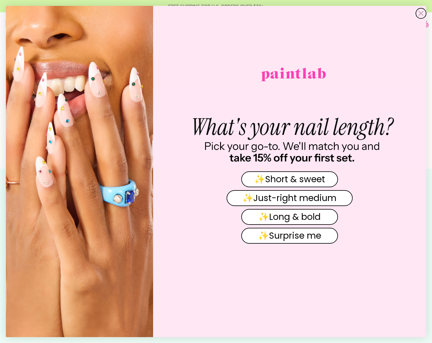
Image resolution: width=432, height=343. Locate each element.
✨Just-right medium (289, 198)
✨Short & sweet (289, 179)
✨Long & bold (289, 216)
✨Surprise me (289, 235)
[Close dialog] (421, 13)
